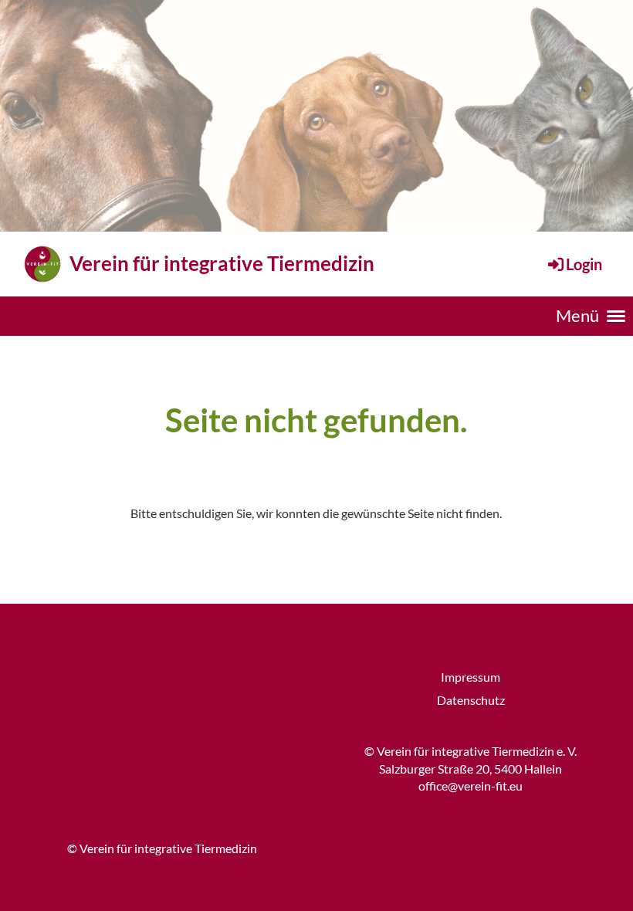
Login (584, 264)
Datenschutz (471, 700)
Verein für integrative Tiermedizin (221, 263)
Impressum (470, 676)
